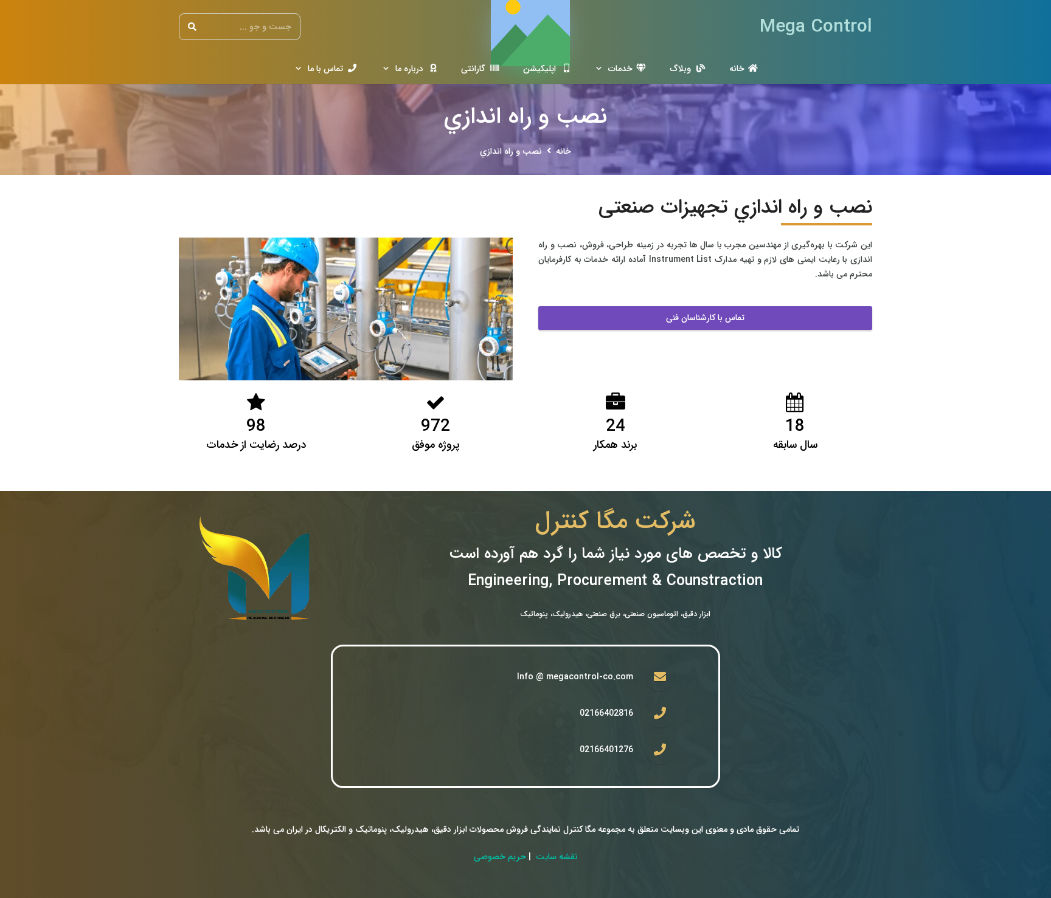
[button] (601, 68)
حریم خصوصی (500, 856)
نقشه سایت (557, 856)
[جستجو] (192, 26)
